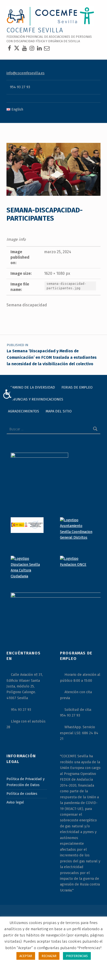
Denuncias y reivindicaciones (35, 399)
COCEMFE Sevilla (34, 30)
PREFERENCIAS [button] (77, 956)
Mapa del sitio (59, 411)
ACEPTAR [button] (25, 956)
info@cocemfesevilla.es (25, 73)
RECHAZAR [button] (49, 956)
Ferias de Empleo (77, 387)
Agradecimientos (23, 411)
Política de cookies (21, 793)
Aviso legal (15, 802)
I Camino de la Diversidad (31, 387)
